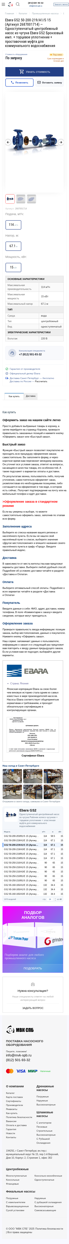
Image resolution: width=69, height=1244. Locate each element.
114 (45, 836)
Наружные (42, 1100)
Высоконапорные (46, 1104)
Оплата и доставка (16, 1125)
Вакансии (11, 1121)
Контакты (11, 1137)
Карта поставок (14, 1097)
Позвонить (21, 82)
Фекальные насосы (20, 1191)
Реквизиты (11, 1109)
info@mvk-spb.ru (35, 6)
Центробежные (17, 1169)
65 (54, 862)
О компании (15, 1086)
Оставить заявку (52, 82)
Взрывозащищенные (17, 1206)
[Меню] (3, 4)
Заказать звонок (61, 4)
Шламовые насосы (45, 1114)
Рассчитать (41, 381)
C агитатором (44, 1122)
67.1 (53, 840)
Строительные (44, 1130)
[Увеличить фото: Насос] (34, 142)
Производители (14, 1105)
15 (62, 836)
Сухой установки (15, 1210)
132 (45, 885)
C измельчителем (15, 1202)
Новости (10, 1133)
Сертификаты (13, 1101)
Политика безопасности (19, 1117)
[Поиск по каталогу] (17, 4)
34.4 (53, 885)
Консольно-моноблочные (48, 1175)
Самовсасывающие (45, 1210)
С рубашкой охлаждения (48, 1202)
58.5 (53, 836)
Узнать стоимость (38, 71)
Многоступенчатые (16, 1175)
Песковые (42, 1126)
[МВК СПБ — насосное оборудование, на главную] (10, 4)
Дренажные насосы (45, 1088)
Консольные (12, 1179)
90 (46, 862)
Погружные (43, 1096)
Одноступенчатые (44, 1179)
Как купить (14, 396)
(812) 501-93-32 (35, 3)
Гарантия (11, 1129)
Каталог (10, 1093)
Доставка (30, 396)
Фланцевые (12, 1183)
